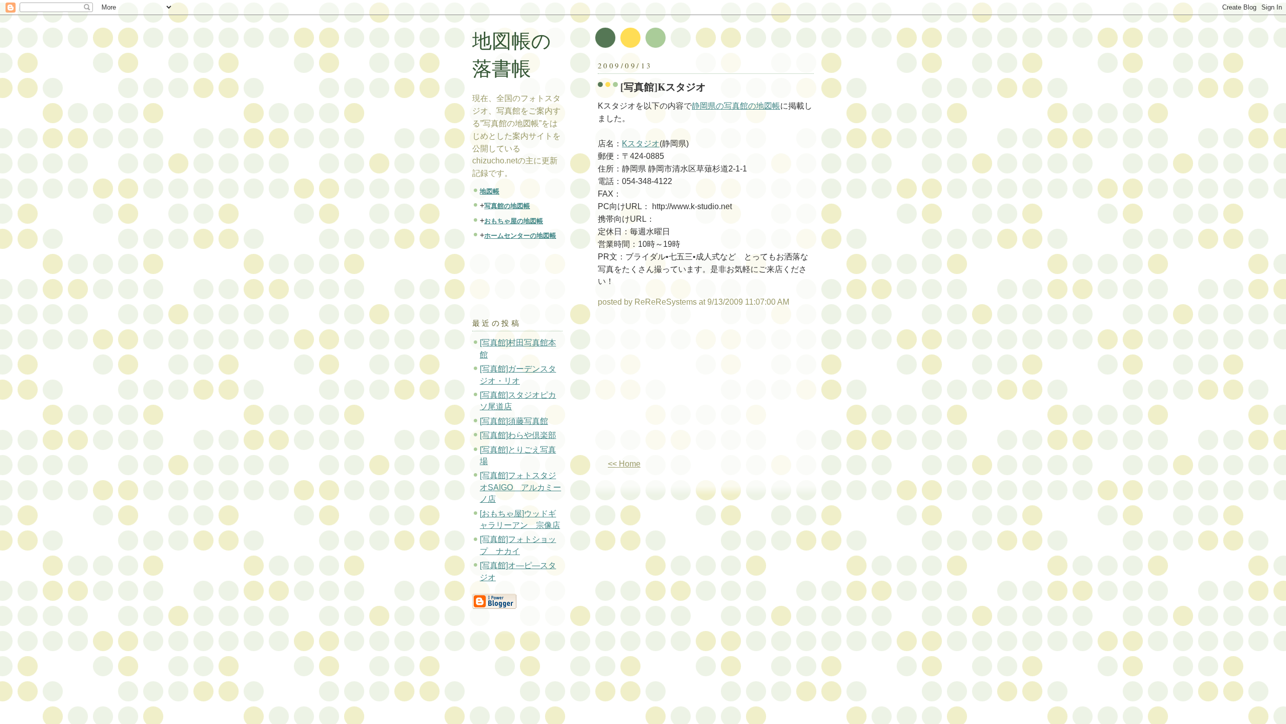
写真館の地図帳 (507, 206)
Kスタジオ (641, 143)
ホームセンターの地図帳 (520, 235)
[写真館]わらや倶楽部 (518, 435)
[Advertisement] (682, 387)
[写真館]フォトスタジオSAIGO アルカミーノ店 (520, 487)
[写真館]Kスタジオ (663, 86)
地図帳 (489, 191)
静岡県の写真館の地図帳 (736, 106)
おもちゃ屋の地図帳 (513, 221)
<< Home (624, 464)
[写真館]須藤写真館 (514, 421)
